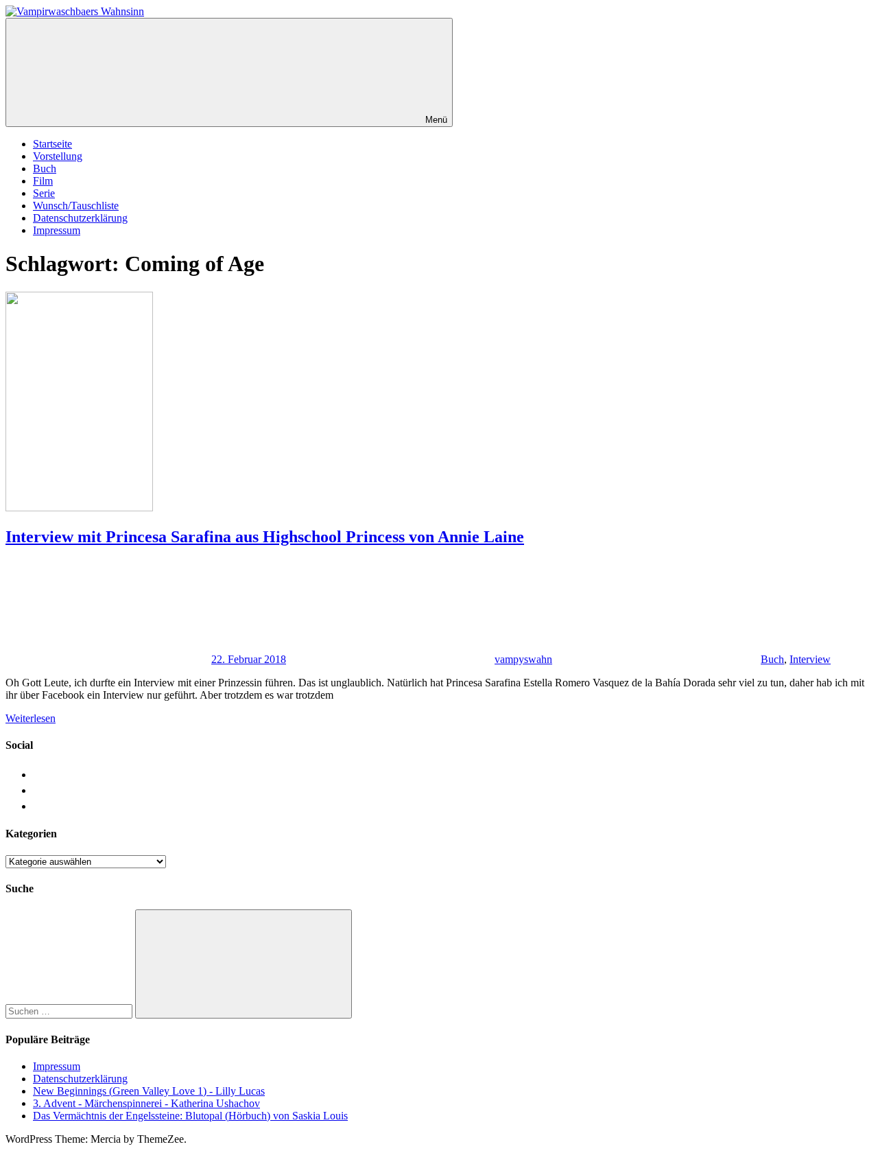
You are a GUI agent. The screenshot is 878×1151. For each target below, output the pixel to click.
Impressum (56, 230)
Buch (44, 168)
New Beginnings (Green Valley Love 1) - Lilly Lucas (149, 1091)
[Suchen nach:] (70, 1010)
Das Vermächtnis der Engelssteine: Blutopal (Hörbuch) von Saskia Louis (190, 1115)
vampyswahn (523, 659)
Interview (810, 659)
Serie (44, 193)
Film (43, 181)
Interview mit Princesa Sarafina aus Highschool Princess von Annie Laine (264, 537)
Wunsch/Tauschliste (76, 205)
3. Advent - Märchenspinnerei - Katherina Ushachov (146, 1103)
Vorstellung (57, 156)
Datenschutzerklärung (80, 218)
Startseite (52, 144)
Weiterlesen (30, 718)
